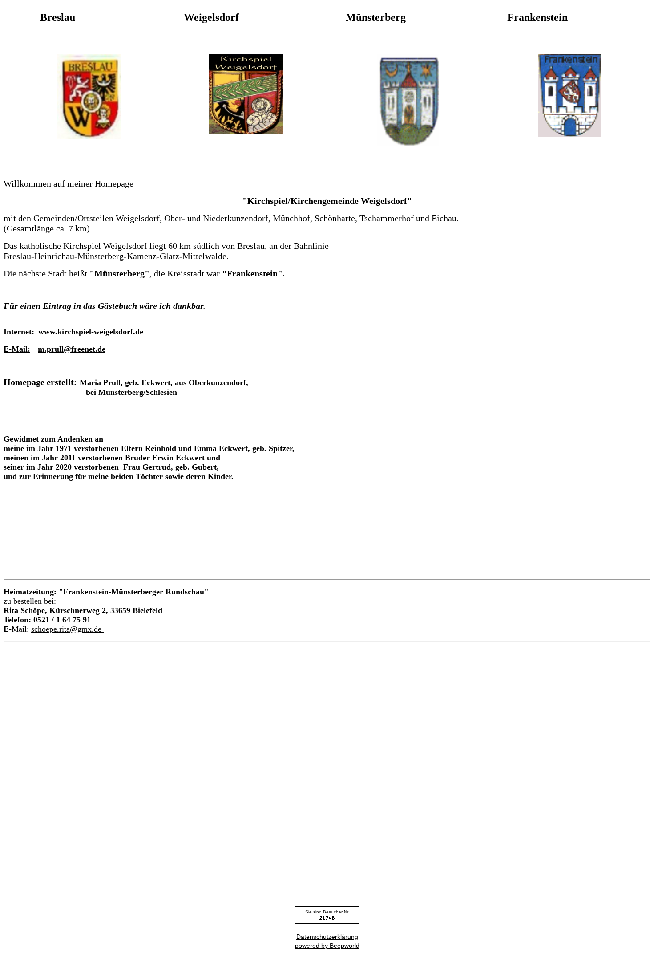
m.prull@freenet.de (71, 349)
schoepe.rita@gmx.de (67, 629)
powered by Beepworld (327, 945)
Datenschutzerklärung (327, 936)
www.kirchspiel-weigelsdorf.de (90, 331)
